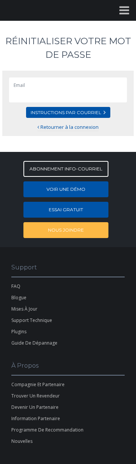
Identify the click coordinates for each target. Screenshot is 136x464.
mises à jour (24, 309)
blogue (18, 297)
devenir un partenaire (35, 407)
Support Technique (31, 320)
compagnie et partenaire (38, 384)
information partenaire (35, 418)
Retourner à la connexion (69, 127)
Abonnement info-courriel (65, 169)
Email (19, 85)
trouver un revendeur (35, 396)
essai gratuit (66, 209)
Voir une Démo (65, 189)
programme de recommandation (47, 430)
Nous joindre (66, 230)
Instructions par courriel (66, 112)
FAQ (15, 286)
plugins (18, 331)
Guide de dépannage (34, 343)
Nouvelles (21, 441)
